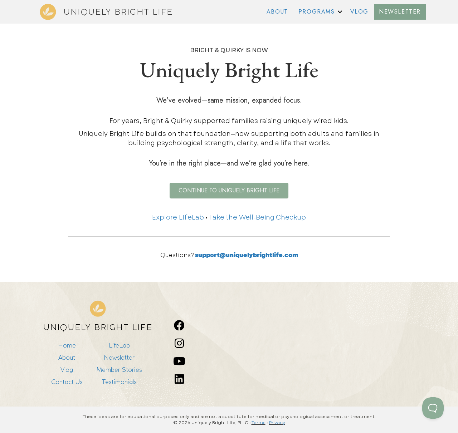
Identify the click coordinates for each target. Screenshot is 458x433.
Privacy (277, 422)
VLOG (359, 12)
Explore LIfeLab (178, 217)
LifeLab (119, 345)
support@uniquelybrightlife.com (246, 255)
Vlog (66, 369)
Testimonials (119, 381)
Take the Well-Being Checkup (257, 217)
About (66, 357)
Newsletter (119, 357)
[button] (340, 12)
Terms (258, 422)
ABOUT (277, 12)
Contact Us (67, 381)
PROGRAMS (316, 12)
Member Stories (119, 369)
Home (67, 345)
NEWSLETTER (400, 12)
